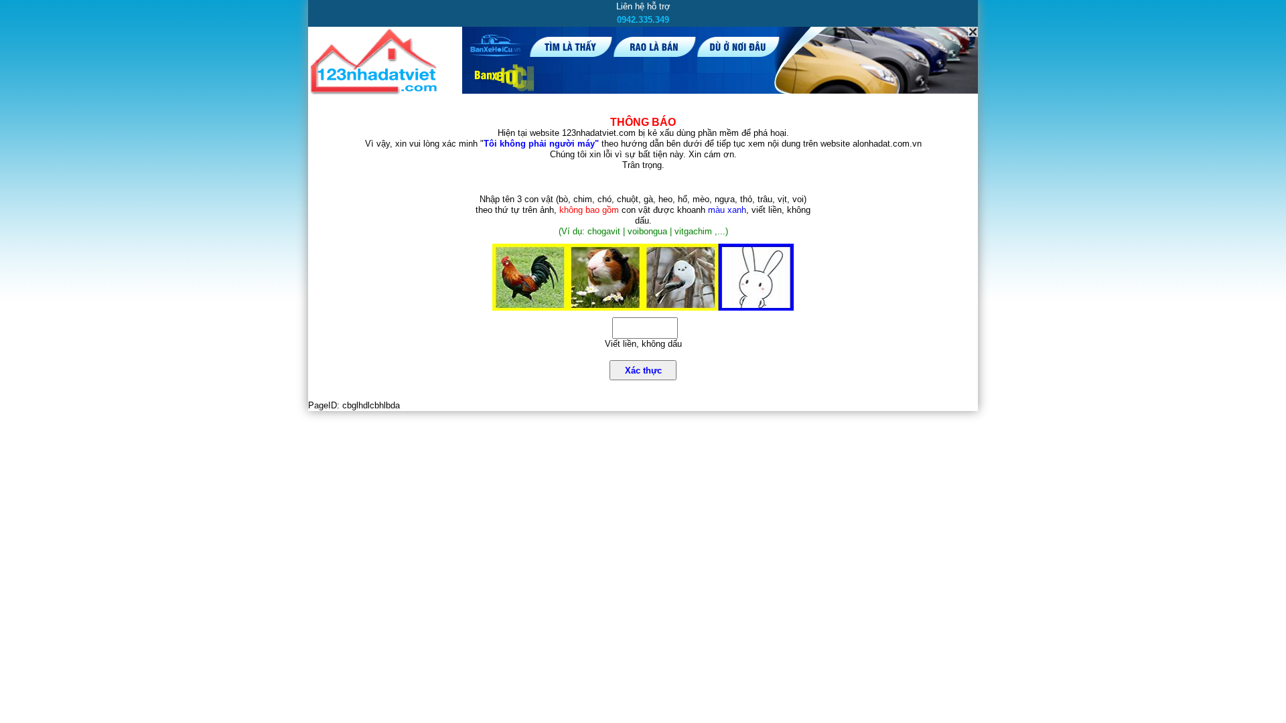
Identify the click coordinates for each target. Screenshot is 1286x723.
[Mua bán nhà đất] (376, 92)
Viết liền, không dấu (643, 344)
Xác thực (643, 371)
